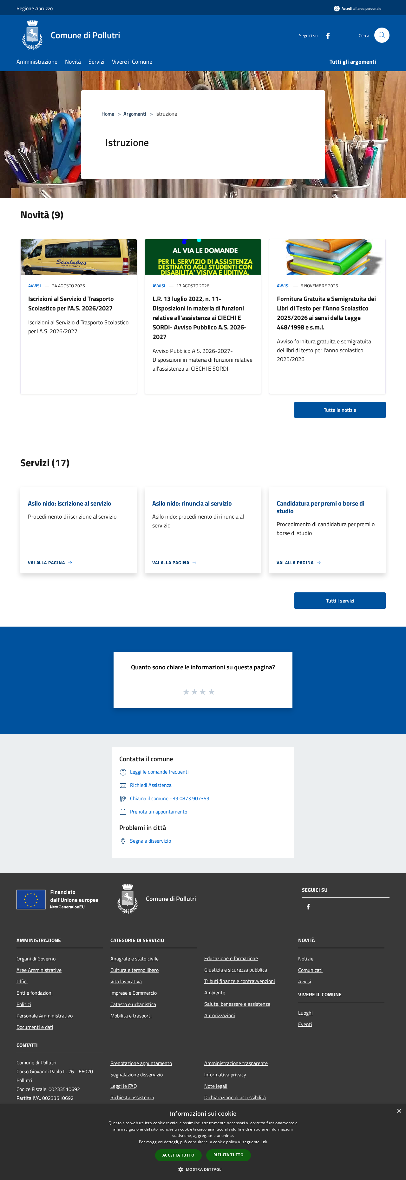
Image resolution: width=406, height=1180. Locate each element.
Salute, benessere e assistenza (237, 1004)
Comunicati (310, 970)
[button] (203, 1169)
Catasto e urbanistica (133, 1004)
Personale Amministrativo (44, 1015)
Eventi (305, 1024)
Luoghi (305, 1013)
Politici (23, 1004)
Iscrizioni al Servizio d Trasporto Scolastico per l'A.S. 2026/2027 (71, 303)
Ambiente (214, 992)
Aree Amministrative (39, 970)
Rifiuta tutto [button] (228, 1155)
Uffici (22, 981)
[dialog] (203, 1142)
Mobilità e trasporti (131, 1015)
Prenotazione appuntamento (141, 1063)
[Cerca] (382, 35)
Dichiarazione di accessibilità (235, 1097)
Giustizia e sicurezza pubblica (235, 969)
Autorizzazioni (219, 1015)
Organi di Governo (36, 958)
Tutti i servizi (340, 600)
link (264, 1142)
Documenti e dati (34, 1027)
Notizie (305, 958)
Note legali (215, 1086)
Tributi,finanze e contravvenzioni (239, 981)
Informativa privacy (225, 1074)
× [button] (398, 1111)
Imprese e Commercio (133, 993)
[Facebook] (325, 35)
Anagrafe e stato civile (134, 958)
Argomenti (134, 114)
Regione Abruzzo (34, 8)
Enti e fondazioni (34, 993)
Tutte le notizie (340, 410)
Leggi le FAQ (123, 1086)
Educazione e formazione (231, 958)
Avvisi (34, 285)
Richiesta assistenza (132, 1097)
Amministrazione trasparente (236, 1063)
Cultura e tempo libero (134, 970)
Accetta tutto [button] (178, 1155)
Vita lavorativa (126, 981)
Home (108, 114)
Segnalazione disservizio (136, 1074)
